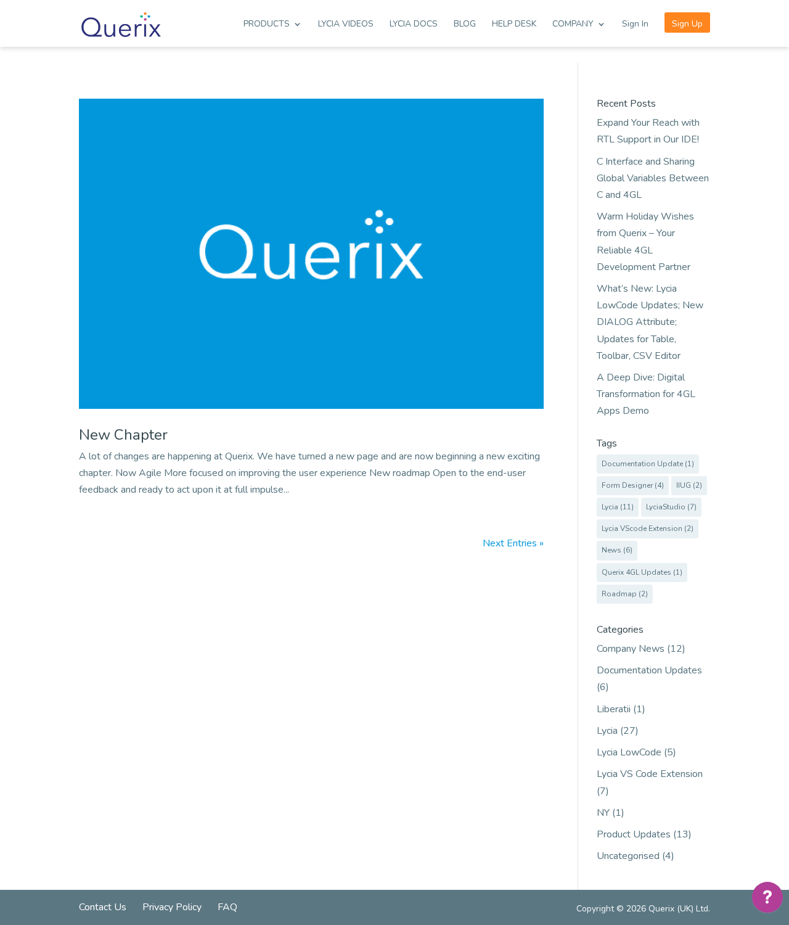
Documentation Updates (649, 670)
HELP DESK (514, 25)
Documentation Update (648, 464)
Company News (630, 649)
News (617, 550)
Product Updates (634, 834)
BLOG (465, 25)
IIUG (689, 485)
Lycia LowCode (629, 752)
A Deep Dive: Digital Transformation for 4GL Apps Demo (646, 394)
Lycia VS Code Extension (650, 774)
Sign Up (687, 24)
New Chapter (123, 435)
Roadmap (625, 594)
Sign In (635, 25)
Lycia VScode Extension (647, 528)
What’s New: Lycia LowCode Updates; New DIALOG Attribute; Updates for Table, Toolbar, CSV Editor (650, 322)
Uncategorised (628, 856)
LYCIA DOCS (414, 25)
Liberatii (614, 709)
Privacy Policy (172, 907)
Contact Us (102, 907)
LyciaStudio (671, 507)
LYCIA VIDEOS (346, 25)
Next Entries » (513, 543)
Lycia (618, 507)
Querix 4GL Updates (642, 572)
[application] (767, 900)
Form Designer (633, 485)
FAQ (227, 907)
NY (603, 813)
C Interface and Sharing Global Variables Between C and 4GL (653, 178)
